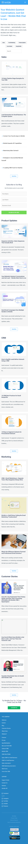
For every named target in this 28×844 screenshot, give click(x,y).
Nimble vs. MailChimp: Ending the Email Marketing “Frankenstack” (13, 516)
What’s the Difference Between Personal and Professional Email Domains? (13, 552)
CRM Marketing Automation (9, 766)
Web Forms (4, 768)
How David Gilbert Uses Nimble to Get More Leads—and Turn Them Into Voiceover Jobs (12, 638)
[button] (3, 42)
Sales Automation (6, 763)
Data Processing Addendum (14, 822)
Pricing (3, 740)
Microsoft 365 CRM (6, 745)
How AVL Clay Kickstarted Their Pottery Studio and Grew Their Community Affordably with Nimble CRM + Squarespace (13, 599)
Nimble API (4, 788)
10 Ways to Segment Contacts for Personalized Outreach (11, 432)
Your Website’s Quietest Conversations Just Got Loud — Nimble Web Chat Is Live (13, 14)
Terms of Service (14, 820)
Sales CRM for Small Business (9, 757)
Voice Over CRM (6, 771)
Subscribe (14, 212)
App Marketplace (6, 743)
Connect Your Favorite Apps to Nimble (14, 136)
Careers (4, 723)
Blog (3, 725)
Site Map (14, 816)
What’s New (5, 731)
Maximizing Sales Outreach (10, 150)
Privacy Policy (14, 818)
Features (4, 737)
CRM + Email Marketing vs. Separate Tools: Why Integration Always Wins (12, 479)
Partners (4, 785)
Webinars (4, 720)
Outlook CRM (5, 748)
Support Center (5, 780)
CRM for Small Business (8, 760)
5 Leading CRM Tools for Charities (12, 167)
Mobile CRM (5, 751)
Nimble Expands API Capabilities (12, 143)
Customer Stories (6, 728)
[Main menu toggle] (25, 2)
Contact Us (4, 783)
